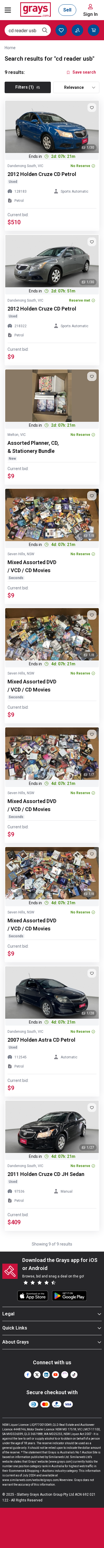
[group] (52, 127)
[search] (44, 30)
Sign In (90, 14)
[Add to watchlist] (91, 107)
